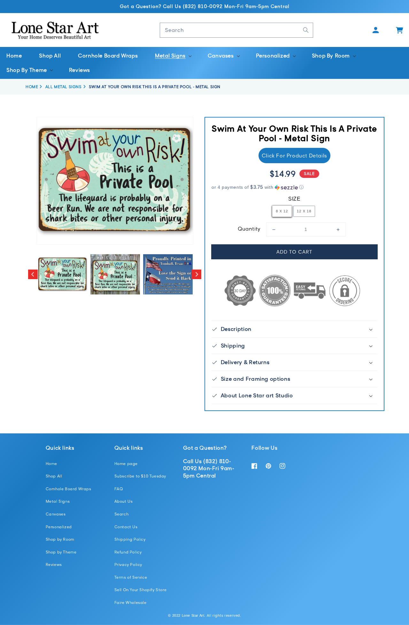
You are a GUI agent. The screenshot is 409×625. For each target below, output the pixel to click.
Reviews (54, 564)
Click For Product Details (294, 155)
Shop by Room (60, 539)
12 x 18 (304, 211)
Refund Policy (128, 552)
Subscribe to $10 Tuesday (140, 476)
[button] (172, 56)
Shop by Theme (61, 552)
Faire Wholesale (130, 602)
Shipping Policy (130, 539)
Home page (126, 463)
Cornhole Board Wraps (68, 488)
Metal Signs (58, 501)
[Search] (306, 30)
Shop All (54, 476)
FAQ (118, 488)
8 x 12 (282, 211)
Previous (33, 274)
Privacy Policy (128, 564)
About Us (123, 501)
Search (121, 514)
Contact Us (126, 526)
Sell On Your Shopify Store (140, 589)
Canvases (56, 514)
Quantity (249, 228)
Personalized (59, 526)
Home (51, 463)
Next (196, 274)
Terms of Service (130, 577)
